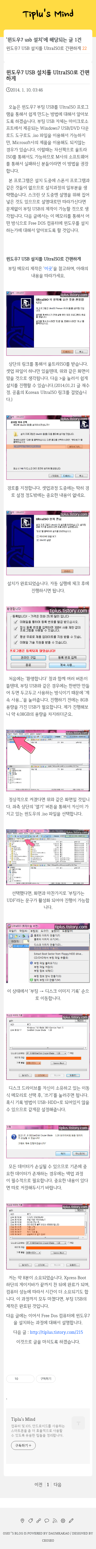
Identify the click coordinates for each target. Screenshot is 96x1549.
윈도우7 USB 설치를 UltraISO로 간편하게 (43, 48)
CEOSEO (48, 1540)
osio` (7, 1533)
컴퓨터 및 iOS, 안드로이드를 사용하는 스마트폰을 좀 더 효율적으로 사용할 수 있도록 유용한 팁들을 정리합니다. (38, 1431)
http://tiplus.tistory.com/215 (56, 1332)
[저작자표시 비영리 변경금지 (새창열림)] (62, 1379)
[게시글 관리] (29, 1379)
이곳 (48, 268)
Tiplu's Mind (48, 14)
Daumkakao (58, 1533)
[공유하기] (23, 1379)
